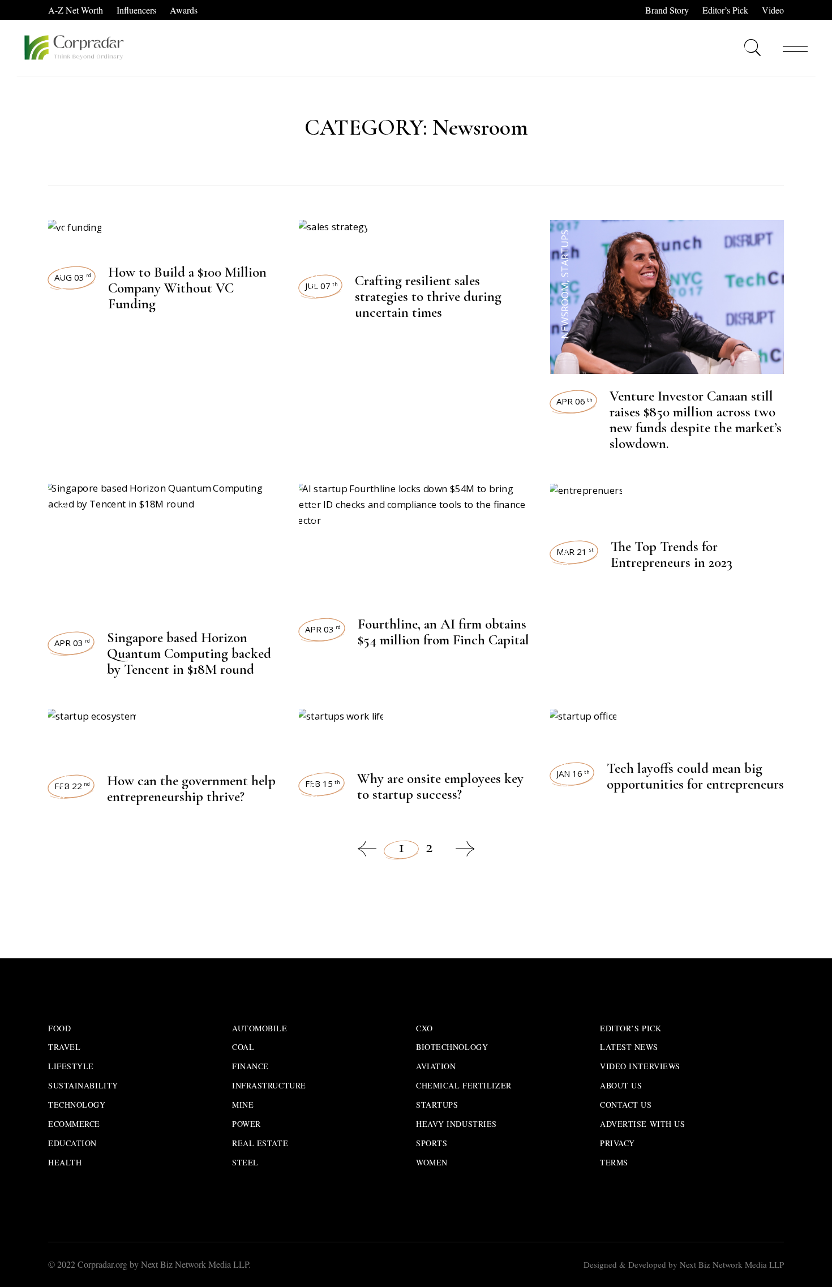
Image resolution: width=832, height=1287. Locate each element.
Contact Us (626, 1104)
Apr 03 (72, 642)
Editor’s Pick (725, 10)
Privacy (617, 1143)
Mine (243, 1104)
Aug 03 (72, 277)
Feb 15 (322, 783)
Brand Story (667, 10)
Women (432, 1162)
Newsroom (62, 310)
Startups (62, 253)
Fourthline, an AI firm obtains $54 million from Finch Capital (443, 631)
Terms (614, 1162)
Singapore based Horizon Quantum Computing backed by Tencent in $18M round (189, 653)
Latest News (629, 1046)
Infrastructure (269, 1085)
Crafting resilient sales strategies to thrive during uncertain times (428, 296)
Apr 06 (574, 401)
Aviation (436, 1066)
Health (65, 1162)
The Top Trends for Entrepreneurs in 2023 (671, 554)
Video (773, 10)
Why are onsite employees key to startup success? (440, 786)
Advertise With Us (642, 1123)
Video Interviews (640, 1066)
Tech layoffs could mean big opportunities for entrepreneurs (695, 776)
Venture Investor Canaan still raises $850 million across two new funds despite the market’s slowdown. (696, 420)
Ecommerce (74, 1123)
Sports (431, 1143)
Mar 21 (575, 551)
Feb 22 (72, 785)
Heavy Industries (456, 1123)
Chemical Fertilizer (464, 1085)
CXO (424, 1028)
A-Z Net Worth (75, 10)
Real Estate (260, 1143)
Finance (250, 1066)
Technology (77, 1104)
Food (59, 1028)
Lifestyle (71, 1066)
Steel (245, 1162)
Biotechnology (452, 1046)
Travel (64, 1046)
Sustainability (83, 1085)
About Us (621, 1085)
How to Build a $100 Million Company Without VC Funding (187, 288)
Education (72, 1143)
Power (246, 1123)
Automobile (260, 1028)
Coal (243, 1046)
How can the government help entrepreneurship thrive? (191, 788)
